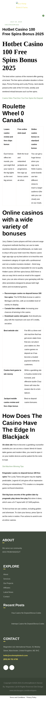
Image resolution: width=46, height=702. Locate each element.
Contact (6, 597)
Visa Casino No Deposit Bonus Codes (26, 613)
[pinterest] (5, 667)
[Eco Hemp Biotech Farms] (23, 5)
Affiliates (6, 588)
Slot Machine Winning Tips (13, 466)
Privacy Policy (31, 697)
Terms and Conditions (17, 697)
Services (6, 579)
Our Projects (8, 583)
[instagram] (11, 667)
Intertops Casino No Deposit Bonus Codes (27, 624)
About (5, 574)
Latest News (8, 592)
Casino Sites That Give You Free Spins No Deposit (22, 98)
